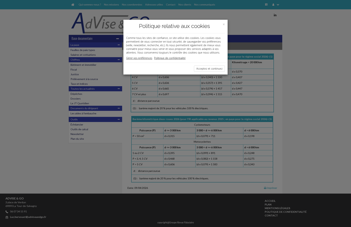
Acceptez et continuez (209, 68)
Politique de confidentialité (170, 58)
